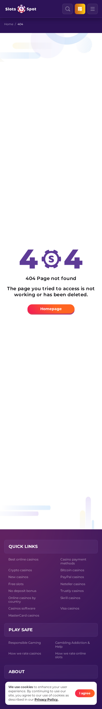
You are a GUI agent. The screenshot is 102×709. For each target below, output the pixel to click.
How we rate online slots (70, 655)
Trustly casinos (72, 591)
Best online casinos (23, 559)
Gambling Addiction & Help (72, 644)
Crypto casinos (20, 570)
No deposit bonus (22, 591)
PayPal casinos (72, 577)
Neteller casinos (72, 584)
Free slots (16, 584)
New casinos (18, 577)
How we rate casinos (24, 653)
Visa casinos (69, 608)
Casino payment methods (73, 561)
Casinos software (21, 608)
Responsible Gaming (24, 643)
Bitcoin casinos (72, 570)
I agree (84, 693)
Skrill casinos (70, 598)
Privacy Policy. (46, 699)
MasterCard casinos (23, 615)
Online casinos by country (22, 599)
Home (8, 24)
